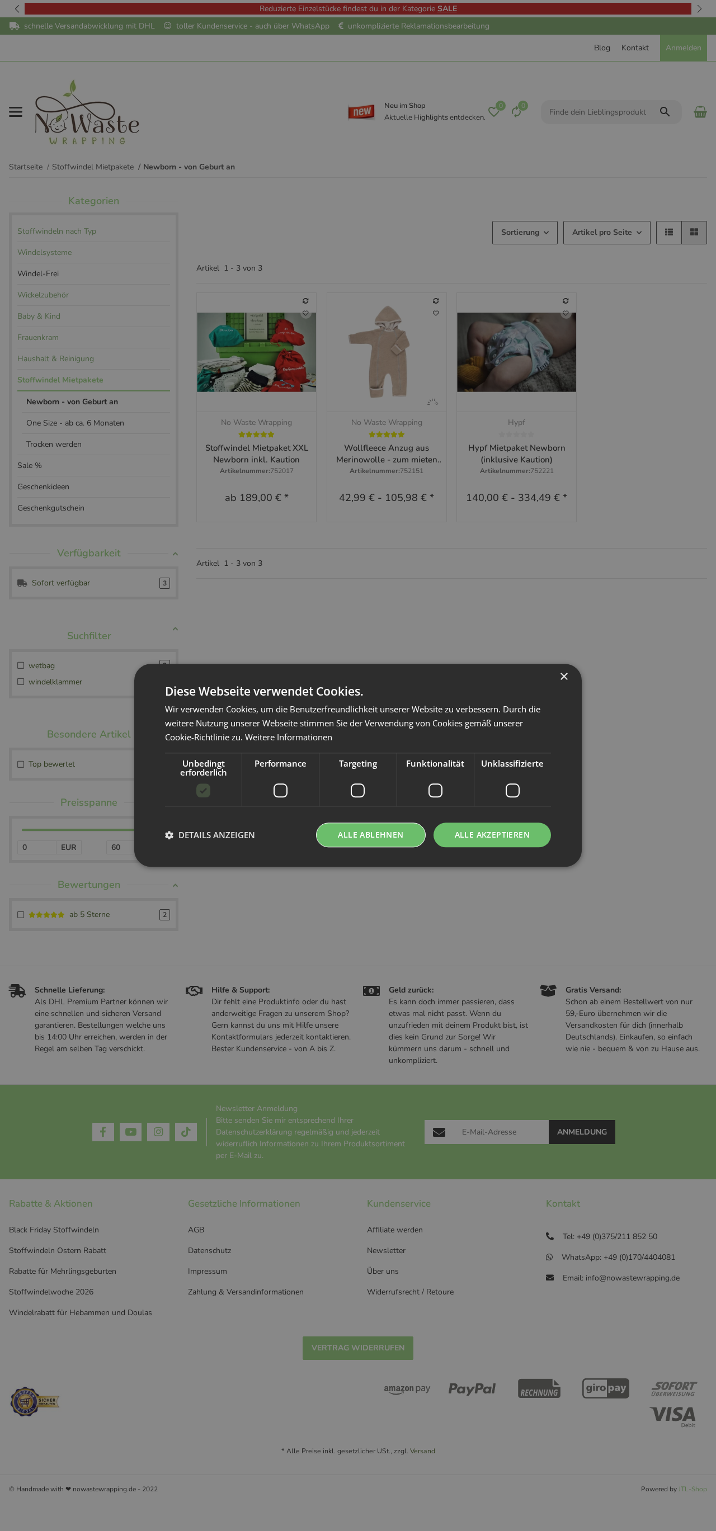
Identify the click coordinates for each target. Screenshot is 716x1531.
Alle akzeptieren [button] (492, 834)
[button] (210, 835)
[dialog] (358, 765)
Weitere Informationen (288, 737)
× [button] (563, 677)
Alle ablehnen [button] (370, 834)
